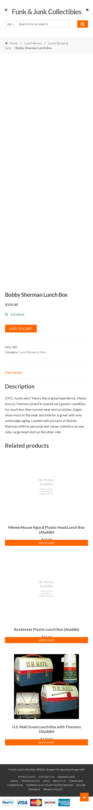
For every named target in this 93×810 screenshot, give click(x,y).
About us (59, 781)
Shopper (51, 769)
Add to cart (20, 328)
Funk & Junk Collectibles (46, 11)
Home (14, 43)
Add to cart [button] (46, 543)
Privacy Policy (53, 789)
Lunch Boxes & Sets (32, 352)
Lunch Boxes (33, 43)
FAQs (46, 781)
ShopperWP (77, 769)
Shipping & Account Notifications (49, 785)
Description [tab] (13, 372)
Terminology (30, 781)
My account (26, 776)
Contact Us (46, 776)
